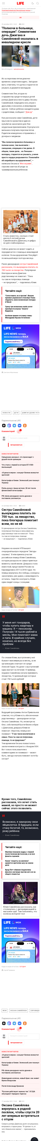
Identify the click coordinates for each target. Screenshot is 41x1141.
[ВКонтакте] (19, 425)
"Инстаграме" (25, 163)
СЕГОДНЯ (21, 610)
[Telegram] (14, 425)
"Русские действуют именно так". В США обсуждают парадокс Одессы (18, 1092)
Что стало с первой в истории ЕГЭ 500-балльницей (18, 466)
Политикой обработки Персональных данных (16, 10)
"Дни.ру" (29, 112)
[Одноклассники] (25, 425)
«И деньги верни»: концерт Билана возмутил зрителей (20, 473)
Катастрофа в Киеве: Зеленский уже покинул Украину (20, 481)
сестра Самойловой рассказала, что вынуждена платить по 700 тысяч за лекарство (20, 267)
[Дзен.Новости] (4, 425)
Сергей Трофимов (9, 970)
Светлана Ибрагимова (11, 372)
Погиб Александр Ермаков (13, 1086)
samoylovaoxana (19, 69)
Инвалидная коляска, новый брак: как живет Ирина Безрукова (20, 1079)
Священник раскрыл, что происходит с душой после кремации (18, 458)
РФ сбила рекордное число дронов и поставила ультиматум (17, 497)
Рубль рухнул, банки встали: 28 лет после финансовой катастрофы (19, 489)
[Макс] (9, 425)
